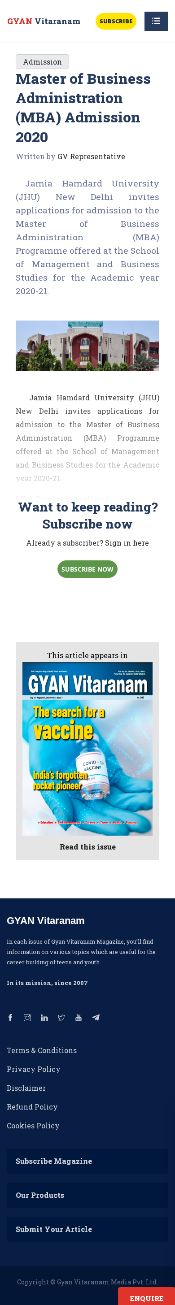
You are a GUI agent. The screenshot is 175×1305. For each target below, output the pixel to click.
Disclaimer (26, 1088)
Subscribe (116, 21)
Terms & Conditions (42, 1050)
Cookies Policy (33, 1125)
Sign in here (127, 542)
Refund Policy (32, 1106)
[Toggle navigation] (156, 21)
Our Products (40, 1195)
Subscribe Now (87, 569)
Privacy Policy (34, 1069)
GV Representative (91, 156)
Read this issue (88, 846)
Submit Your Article (54, 1229)
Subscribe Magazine (54, 1161)
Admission (42, 61)
